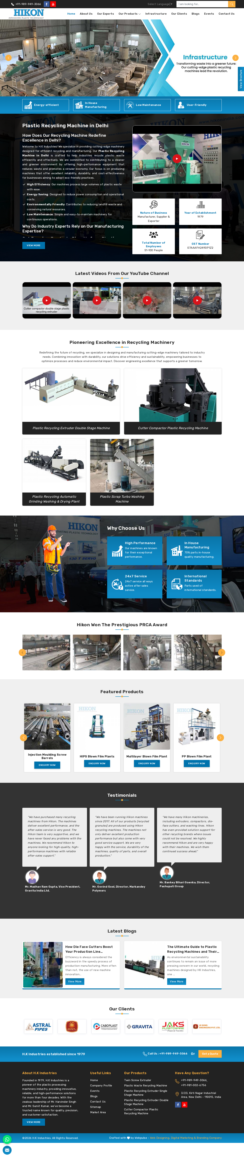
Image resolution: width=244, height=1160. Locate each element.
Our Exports (105, 13)
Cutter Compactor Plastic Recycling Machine (141, 1111)
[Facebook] (46, 4)
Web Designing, (160, 1137)
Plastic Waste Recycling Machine (145, 1085)
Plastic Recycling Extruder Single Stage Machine (145, 1092)
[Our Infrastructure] (46, 652)
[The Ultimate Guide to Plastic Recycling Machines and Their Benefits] (145, 965)
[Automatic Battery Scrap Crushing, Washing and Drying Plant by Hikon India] (197, 300)
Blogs (196, 13)
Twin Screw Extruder (137, 1080)
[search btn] (231, 4)
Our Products (128, 13)
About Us (86, 13)
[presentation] (22, 652)
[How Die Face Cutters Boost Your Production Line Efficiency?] (43, 965)
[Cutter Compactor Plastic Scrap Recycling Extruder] (147, 300)
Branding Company (209, 1137)
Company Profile (101, 1085)
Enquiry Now (47, 763)
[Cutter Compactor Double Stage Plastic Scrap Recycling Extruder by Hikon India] (46, 300)
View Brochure (240, 79)
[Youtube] (53, 4)
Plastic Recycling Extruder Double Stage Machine (146, 1102)
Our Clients (179, 13)
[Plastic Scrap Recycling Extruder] (97, 300)
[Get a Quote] (7, 1150)
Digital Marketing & (183, 1137)
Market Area (98, 1112)
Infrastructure (156, 13)
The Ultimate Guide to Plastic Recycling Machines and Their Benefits (192, 949)
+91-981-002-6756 (193, 1085)
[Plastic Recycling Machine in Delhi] (177, 158)
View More (34, 245)
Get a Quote (210, 1053)
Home (71, 13)
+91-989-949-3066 (28, 4)
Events (209, 13)
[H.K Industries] (26, 14)
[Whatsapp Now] (7, 1139)
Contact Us (227, 13)
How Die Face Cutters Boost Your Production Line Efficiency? (89, 949)
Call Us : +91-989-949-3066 (167, 1053)
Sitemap (95, 1107)
